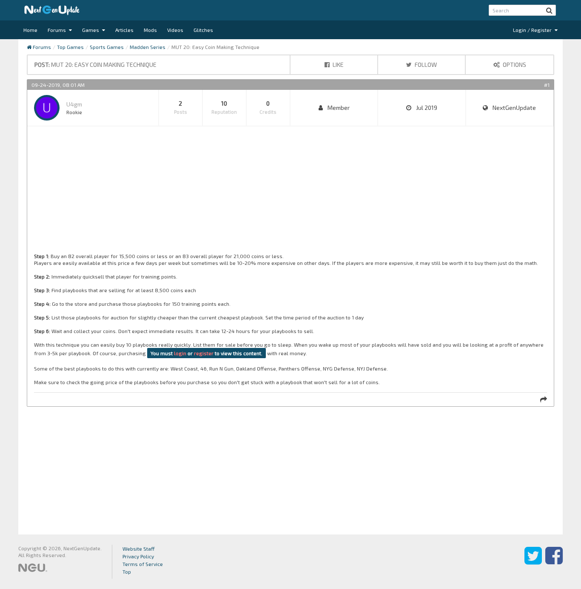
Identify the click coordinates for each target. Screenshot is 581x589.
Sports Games (107, 47)
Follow (425, 64)
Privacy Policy (138, 556)
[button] (549, 10)
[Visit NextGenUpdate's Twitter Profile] (533, 562)
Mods (150, 30)
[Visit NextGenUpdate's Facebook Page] (554, 562)
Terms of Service (142, 564)
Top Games (70, 47)
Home (30, 30)
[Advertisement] (289, 193)
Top (126, 572)
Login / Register (533, 30)
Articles (124, 30)
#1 (547, 85)
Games (91, 30)
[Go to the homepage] (51, 10)
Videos (175, 30)
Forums (57, 30)
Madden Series (147, 47)
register (204, 353)
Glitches (203, 30)
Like (337, 64)
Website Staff (138, 549)
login (180, 353)
